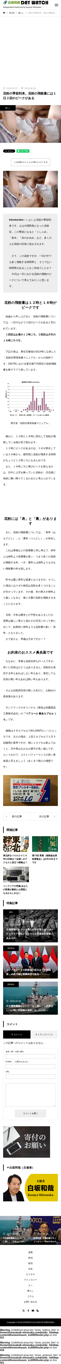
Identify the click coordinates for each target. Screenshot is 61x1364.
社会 (30, 1269)
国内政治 (11, 948)
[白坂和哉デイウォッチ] (25, 3)
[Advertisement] (30, 48)
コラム (30, 1296)
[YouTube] (32, 1310)
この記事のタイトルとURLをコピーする (31, 162)
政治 (11, 912)
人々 (30, 1285)
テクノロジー (30, 1280)
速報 (30, 1252)
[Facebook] (28, 1310)
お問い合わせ (30, 1302)
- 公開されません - (17, 1062)
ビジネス (30, 1274)
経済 (30, 1263)
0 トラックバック (44, 1034)
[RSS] (37, 1310)
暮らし (7, 108)
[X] (23, 1310)
